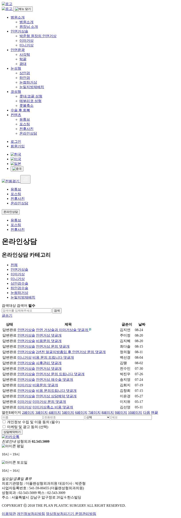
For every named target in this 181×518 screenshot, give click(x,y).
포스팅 (24, 124)
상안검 (24, 73)
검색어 (26, 305)
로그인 (16, 141)
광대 (22, 64)
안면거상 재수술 (54, 379)
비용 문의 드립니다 (53, 357)
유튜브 (24, 119)
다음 (146, 412)
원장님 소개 (28, 27)
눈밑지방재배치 (31, 87)
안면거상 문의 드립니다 (60, 374)
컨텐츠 (16, 115)
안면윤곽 (18, 50)
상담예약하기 (12, 432)
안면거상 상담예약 (56, 396)
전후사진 (26, 129)
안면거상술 (19, 31)
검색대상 (9, 305)
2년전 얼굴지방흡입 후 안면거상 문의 (71, 352)
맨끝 (154, 412)
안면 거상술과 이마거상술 (62, 330)
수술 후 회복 (20, 110)
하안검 (24, 78)
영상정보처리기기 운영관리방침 (71, 514)
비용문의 (49, 341)
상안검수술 (19, 283)
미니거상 (26, 45)
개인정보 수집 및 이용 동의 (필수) (33, 422)
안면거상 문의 (53, 346)
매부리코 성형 (30, 101)
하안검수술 (19, 288)
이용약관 (9, 514)
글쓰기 (7, 315)
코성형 (16, 91)
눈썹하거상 (28, 82)
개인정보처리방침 (31, 514)
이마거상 (26, 40)
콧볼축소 (26, 105)
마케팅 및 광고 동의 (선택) (27, 427)
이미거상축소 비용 (52, 407)
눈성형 (16, 68)
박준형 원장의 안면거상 (38, 36)
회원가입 (18, 146)
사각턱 (24, 54)
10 (135, 412)
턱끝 (22, 59)
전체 (14, 265)
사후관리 (49, 363)
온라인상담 (28, 133)
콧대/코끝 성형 (30, 96)
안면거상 (49, 335)
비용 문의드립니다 (56, 390)
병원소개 (18, 17)
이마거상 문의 (49, 402)
